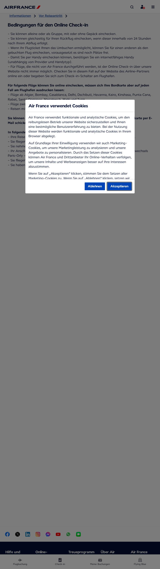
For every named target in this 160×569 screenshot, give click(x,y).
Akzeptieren (119, 186)
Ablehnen (95, 186)
